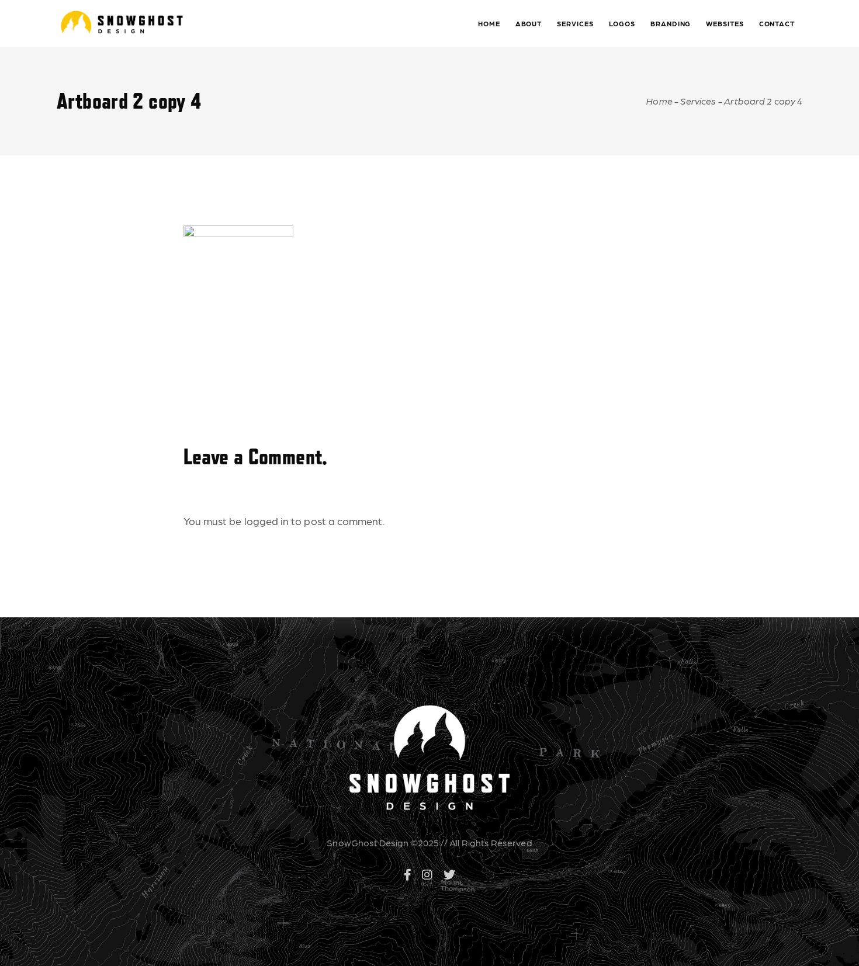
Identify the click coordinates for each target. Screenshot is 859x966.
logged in (266, 521)
